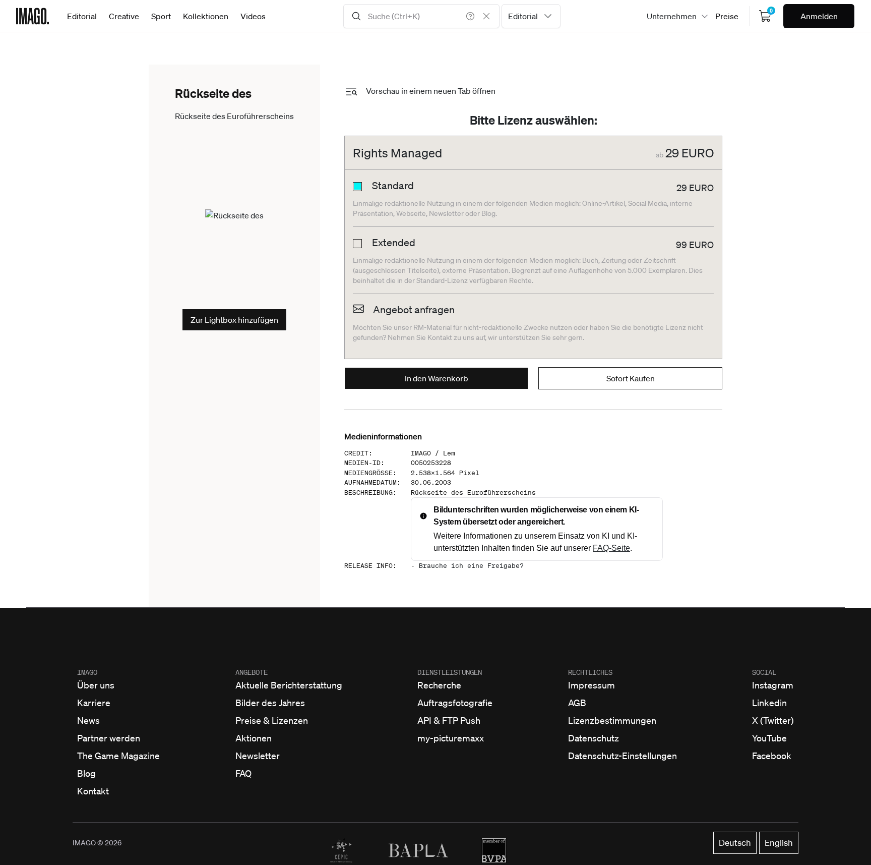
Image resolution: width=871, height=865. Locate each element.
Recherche (439, 684)
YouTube (769, 737)
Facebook (771, 755)
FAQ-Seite (611, 548)
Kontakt (93, 790)
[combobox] (531, 16)
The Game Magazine (118, 755)
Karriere (93, 702)
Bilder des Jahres (270, 702)
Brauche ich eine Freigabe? (471, 565)
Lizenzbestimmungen (612, 720)
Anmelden (819, 16)
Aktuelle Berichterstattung (288, 684)
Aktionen (253, 737)
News (88, 720)
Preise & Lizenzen (271, 720)
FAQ (243, 773)
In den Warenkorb (436, 378)
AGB (577, 702)
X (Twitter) (773, 720)
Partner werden (108, 737)
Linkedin (769, 702)
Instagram (772, 684)
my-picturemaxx (450, 737)
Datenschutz (593, 737)
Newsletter (257, 755)
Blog (86, 773)
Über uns (95, 684)
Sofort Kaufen (630, 378)
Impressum (591, 684)
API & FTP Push (448, 720)
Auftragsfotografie (454, 702)
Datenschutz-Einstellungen (622, 755)
